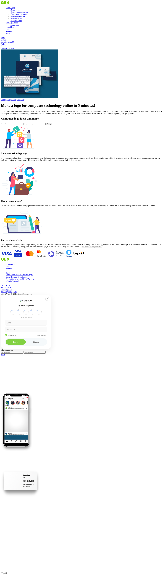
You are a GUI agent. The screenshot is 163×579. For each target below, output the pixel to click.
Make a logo (10, 8)
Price (8, 34)
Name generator (12, 23)
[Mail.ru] (26, 311)
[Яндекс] (19, 311)
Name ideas (15, 25)
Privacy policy (6, 290)
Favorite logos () (7, 42)
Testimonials (10, 264)
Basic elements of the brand (16, 277)
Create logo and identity (20, 14)
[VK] (32, 311)
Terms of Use (6, 287)
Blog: (8, 273)
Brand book (15, 10)
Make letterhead (17, 18)
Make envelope (16, 21)
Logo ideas (10, 27)
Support (9, 31)
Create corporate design (19, 12)
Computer (20, 100)
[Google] (13, 311)
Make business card (18, 16)
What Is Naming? (12, 281)
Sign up (36, 342)
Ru (2, 38)
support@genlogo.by (9, 292)
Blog (7, 29)
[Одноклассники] (39, 311)
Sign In (3, 40)
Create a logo (6, 285)
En (4, 38)
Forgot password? (41, 335)
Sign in (15, 342)
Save (3, 355)
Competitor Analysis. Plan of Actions (20, 279)
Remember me (12, 335)
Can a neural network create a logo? (19, 275)
